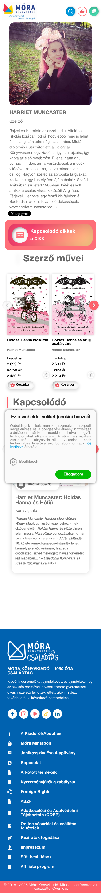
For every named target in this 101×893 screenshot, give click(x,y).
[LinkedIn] (57, 714)
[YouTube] (35, 714)
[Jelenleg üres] (82, 11)
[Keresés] (70, 11)
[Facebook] (12, 714)
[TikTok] (46, 714)
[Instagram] (23, 714)
